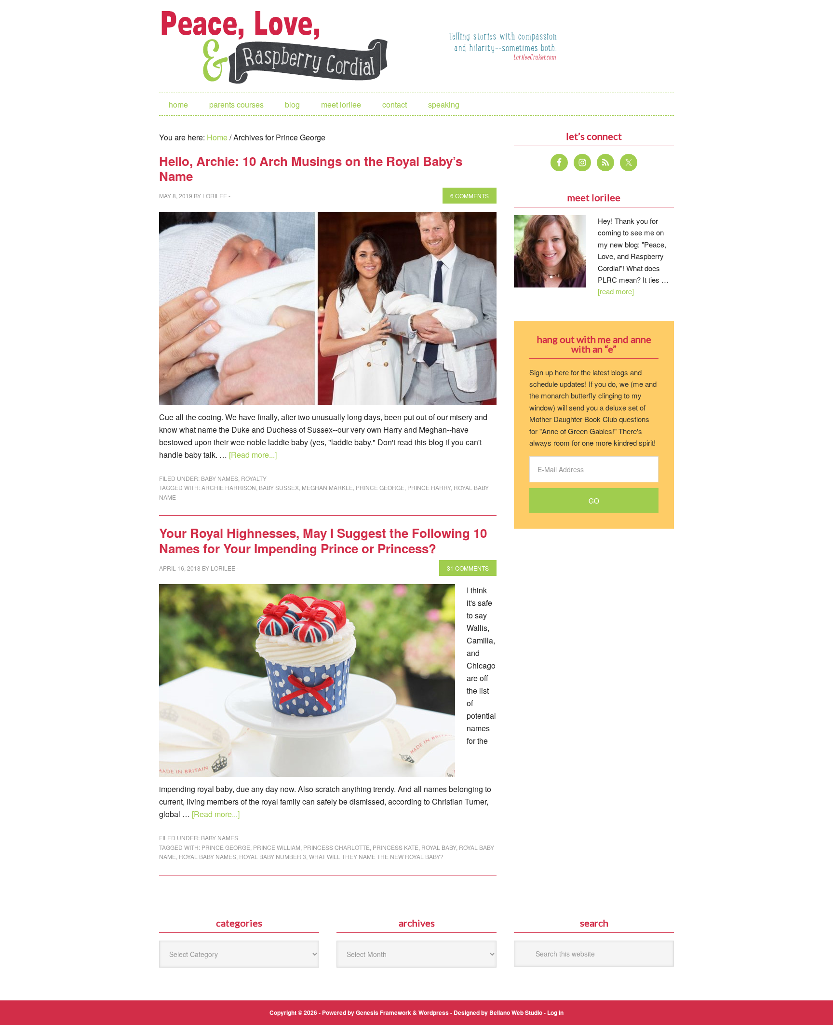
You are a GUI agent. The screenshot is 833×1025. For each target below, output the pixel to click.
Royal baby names (207, 856)
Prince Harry (429, 487)
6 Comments (469, 195)
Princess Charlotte (336, 847)
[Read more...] (253, 454)
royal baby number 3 (272, 856)
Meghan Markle (327, 487)
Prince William (276, 847)
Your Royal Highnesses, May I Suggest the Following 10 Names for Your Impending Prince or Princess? (323, 540)
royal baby (438, 847)
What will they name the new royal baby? (376, 856)
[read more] (616, 291)
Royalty (254, 478)
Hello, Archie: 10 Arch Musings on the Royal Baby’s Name (310, 168)
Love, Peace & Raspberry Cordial (279, 46)
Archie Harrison (229, 487)
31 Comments (468, 568)
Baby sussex (279, 487)
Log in (555, 1012)
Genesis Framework (383, 1012)
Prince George (380, 487)
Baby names (219, 478)
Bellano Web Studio (515, 1012)
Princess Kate (395, 847)
